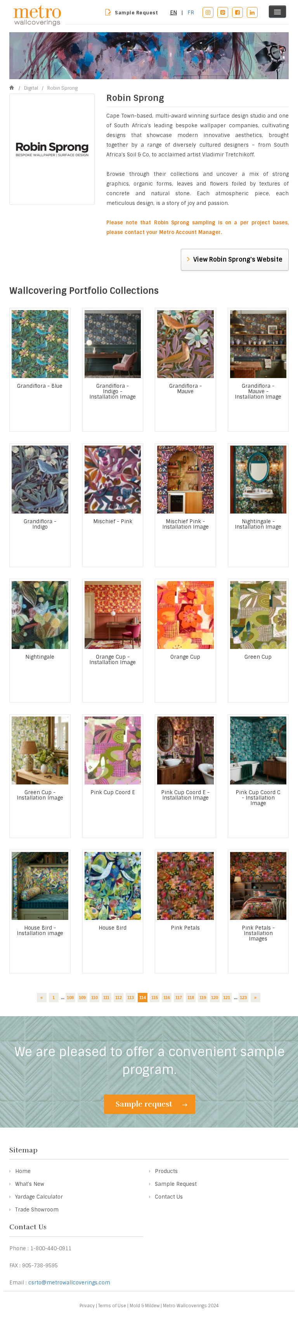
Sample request (145, 1104)
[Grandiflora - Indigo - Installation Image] (113, 344)
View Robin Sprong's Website (237, 259)
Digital (31, 88)
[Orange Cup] (185, 615)
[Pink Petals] (185, 886)
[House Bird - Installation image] (40, 886)
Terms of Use (112, 1305)
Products (166, 1171)
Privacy (87, 1305)
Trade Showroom (37, 1209)
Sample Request (136, 13)
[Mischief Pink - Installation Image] (185, 480)
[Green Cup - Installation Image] (40, 750)
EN (173, 12)
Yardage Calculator (39, 1197)
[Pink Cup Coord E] (113, 750)
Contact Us (169, 1197)
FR (190, 12)
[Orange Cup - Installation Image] (113, 615)
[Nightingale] (40, 615)
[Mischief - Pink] (113, 480)
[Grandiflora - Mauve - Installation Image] (258, 344)
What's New (29, 1184)
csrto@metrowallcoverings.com (69, 1282)
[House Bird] (113, 886)
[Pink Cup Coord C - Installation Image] (258, 750)
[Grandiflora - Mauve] (185, 344)
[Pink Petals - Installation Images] (258, 886)
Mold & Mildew (144, 1305)
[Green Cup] (258, 615)
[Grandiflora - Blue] (40, 344)
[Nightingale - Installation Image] (258, 480)
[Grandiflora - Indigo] (40, 480)
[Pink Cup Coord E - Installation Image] (185, 750)
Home (23, 1171)
